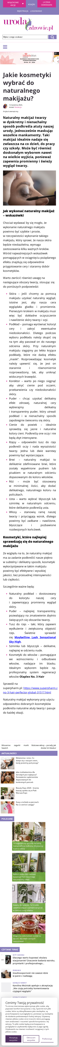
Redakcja (18, 107)
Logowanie (36, 11)
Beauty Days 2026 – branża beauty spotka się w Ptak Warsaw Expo (27, 790)
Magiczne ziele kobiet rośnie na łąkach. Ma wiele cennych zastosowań (27, 939)
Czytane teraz (10, 949)
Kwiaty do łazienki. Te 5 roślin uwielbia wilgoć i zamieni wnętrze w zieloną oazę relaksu (28, 908)
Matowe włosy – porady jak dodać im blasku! (43, 746)
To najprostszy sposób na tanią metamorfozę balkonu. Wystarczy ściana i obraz (28, 846)
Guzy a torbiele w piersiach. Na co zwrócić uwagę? (27, 803)
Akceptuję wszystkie (13, 1038)
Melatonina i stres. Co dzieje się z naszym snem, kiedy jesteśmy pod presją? (27, 760)
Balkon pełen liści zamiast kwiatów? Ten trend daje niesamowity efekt (24, 877)
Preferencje (47, 1039)
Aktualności (9, 753)
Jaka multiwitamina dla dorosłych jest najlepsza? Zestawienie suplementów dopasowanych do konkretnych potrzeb (27, 777)
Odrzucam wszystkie (31, 1038)
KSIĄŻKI (31, 4)
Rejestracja (22, 11)
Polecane (7, 818)
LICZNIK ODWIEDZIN (46, 3)
